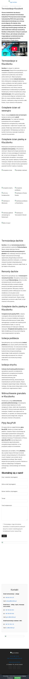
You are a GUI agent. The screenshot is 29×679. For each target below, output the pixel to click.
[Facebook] (10, 667)
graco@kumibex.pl (11, 617)
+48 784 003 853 (9, 610)
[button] (2, 2)
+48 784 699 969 (9, 613)
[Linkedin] (14, 667)
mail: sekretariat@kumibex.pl (14, 658)
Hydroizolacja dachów (14, 662)
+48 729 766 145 (9, 624)
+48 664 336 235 (9, 597)
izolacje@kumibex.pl (11, 601)
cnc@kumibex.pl (10, 627)
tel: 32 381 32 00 (14, 656)
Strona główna (5, 6)
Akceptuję (17, 677)
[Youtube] (18, 667)
